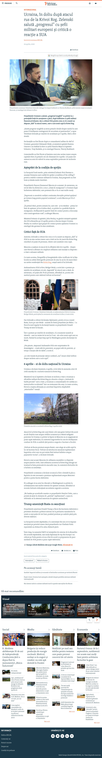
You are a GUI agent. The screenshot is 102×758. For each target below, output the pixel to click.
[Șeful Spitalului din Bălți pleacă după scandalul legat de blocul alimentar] (56, 703)
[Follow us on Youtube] (57, 736)
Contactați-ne (5, 739)
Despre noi (4, 746)
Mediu (30, 629)
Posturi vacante (6, 743)
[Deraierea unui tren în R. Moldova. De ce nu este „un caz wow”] (6, 696)
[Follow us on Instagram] (62, 736)
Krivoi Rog (47, 262)
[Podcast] (90, 3)
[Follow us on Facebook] (53, 736)
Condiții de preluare (8, 750)
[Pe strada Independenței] (38, 610)
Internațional (30, 10)
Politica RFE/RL (6, 735)
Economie (82, 629)
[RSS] (67, 736)
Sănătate (57, 629)
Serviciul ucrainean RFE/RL (33, 40)
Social (5, 629)
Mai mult (47, 721)
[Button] (74, 50)
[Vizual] (96, 3)
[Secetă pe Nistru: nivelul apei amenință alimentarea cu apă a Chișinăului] (31, 711)
